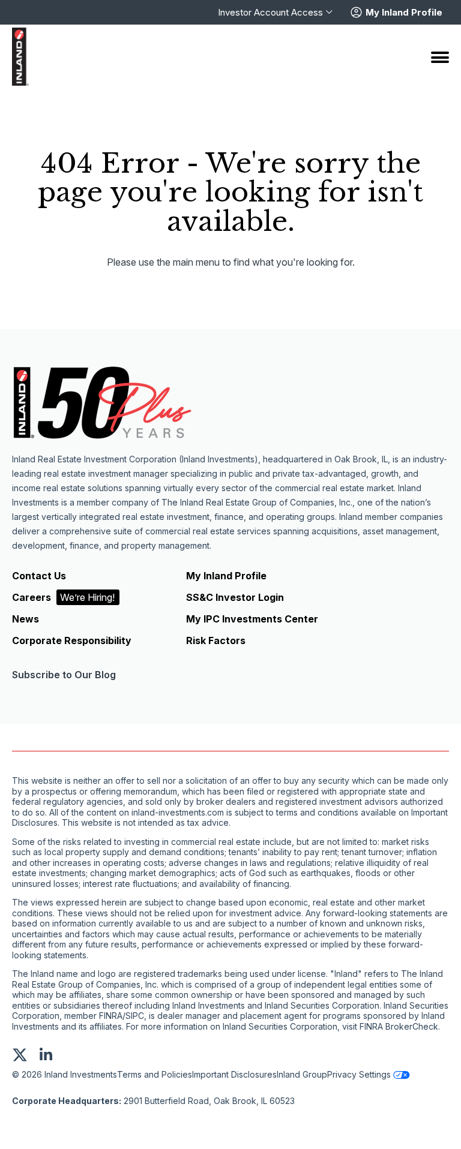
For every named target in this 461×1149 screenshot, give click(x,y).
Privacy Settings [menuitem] (359, 1074)
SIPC (134, 1016)
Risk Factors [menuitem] (216, 640)
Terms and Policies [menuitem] (154, 1074)
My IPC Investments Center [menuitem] (252, 619)
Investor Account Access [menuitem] (270, 12)
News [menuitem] (25, 619)
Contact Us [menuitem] (39, 576)
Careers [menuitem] (63, 597)
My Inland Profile (404, 12)
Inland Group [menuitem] (302, 1074)
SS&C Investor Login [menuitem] (235, 597)
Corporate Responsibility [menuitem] (71, 640)
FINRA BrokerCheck (399, 1026)
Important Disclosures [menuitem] (234, 1074)
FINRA (110, 1016)
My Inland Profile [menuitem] (226, 576)
